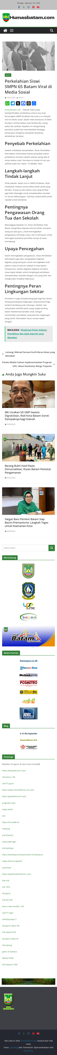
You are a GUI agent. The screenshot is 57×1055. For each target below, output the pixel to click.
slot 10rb (6, 887)
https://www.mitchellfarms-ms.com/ (18, 790)
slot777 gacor (8, 783)
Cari (52, 547)
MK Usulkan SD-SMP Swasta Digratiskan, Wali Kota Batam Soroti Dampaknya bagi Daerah (27, 415)
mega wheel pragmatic (12, 861)
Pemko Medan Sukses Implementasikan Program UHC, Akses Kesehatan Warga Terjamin (27, 364)
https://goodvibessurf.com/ (14, 796)
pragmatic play (8, 803)
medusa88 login (9, 841)
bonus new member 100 (13, 906)
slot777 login (7, 913)
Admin (21, 97)
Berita (8, 75)
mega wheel (7, 809)
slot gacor (6, 893)
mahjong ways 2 (9, 919)
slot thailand (7, 835)
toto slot (5, 880)
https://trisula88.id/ (10, 822)
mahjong (6, 828)
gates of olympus (9, 951)
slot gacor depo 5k (10, 938)
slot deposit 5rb (9, 932)
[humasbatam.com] (5, 30)
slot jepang (7, 945)
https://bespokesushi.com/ (14, 770)
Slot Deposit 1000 (9, 964)
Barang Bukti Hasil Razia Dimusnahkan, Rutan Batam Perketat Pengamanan (28, 469)
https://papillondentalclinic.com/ (16, 874)
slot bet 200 (7, 900)
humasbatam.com (13, 109)
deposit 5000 (8, 958)
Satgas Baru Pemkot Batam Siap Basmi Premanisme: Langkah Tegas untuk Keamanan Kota (26, 522)
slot (12, 764)
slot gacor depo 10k (10, 925)
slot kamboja (7, 848)
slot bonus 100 (8, 777)
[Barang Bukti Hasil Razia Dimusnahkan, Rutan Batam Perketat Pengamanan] (28, 435)
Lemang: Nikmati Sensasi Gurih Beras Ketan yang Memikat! (30, 354)
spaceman (6, 867)
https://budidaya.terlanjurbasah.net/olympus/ (22, 854)
